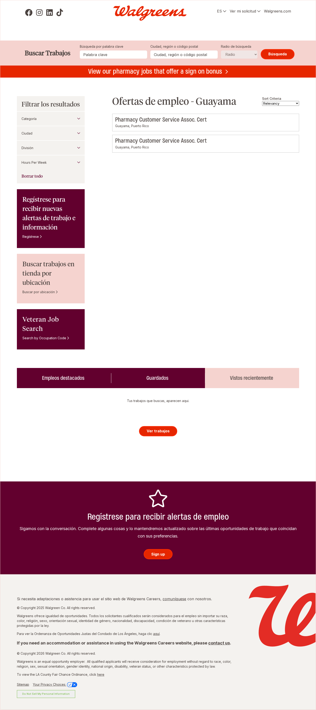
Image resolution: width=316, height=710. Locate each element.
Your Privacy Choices (49, 684)
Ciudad (27, 133)
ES (219, 11)
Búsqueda (277, 54)
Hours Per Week (34, 162)
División (27, 148)
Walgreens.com (277, 11)
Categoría (29, 119)
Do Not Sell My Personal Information (46, 693)
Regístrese (30, 237)
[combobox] (184, 54)
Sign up (158, 554)
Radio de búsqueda (236, 46)
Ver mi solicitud (243, 11)
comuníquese (174, 599)
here (100, 674)
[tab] (64, 378)
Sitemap (23, 684)
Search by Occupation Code (44, 338)
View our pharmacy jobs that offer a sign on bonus (155, 71)
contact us (219, 643)
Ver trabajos (158, 431)
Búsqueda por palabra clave (101, 46)
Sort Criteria (271, 99)
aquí (156, 634)
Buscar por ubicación (38, 292)
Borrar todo (32, 176)
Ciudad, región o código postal (174, 46)
